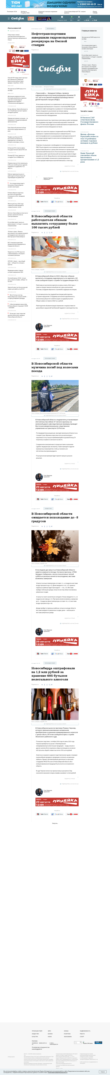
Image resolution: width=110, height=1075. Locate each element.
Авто (49, 1031)
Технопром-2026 (12, 11)
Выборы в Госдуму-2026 (25, 12)
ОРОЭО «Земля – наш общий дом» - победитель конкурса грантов (16, 262)
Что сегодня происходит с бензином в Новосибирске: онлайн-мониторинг (16, 185)
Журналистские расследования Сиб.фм (47, 12)
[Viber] (49, 232)
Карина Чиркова (48, 178)
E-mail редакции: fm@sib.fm (86, 1058)
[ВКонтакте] (42, 232)
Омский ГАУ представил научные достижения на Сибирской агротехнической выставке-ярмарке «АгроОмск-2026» (17, 80)
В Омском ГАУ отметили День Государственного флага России (17, 148)
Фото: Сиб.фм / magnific (38, 269)
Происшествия (37, 1031)
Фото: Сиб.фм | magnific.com (39, 563)
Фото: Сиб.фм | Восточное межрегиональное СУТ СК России (48, 413)
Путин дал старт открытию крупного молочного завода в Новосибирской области (16, 315)
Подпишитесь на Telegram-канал (55, 89)
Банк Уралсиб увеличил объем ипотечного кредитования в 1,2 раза (17, 129)
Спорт (82, 1036)
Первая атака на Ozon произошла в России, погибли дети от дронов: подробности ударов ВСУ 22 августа (17, 165)
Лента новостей (14, 28)
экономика (50, 28)
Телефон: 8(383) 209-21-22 (39, 1043)
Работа (82, 1033)
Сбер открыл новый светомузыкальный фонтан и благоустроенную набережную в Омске (17, 37)
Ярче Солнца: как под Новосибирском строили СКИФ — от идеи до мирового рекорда (17, 296)
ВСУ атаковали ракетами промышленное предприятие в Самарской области (17, 244)
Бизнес (50, 1033)
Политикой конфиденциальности (57, 1072)
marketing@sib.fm (37, 1049)
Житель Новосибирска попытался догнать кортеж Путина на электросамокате (18, 214)
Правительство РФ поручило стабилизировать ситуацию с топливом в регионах (16, 253)
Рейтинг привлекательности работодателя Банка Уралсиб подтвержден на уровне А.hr (16, 175)
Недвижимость (85, 1031)
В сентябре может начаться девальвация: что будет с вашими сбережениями (18, 223)
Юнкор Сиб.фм (95, 12)
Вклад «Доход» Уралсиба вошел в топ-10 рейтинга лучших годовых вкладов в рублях (18, 110)
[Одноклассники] (44, 232)
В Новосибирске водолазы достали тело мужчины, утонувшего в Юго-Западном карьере (16, 195)
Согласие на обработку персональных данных (65, 1066)
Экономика (68, 1036)
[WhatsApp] (47, 232)
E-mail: (54, 1043)
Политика (67, 1033)
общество (48, 508)
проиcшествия (50, 210)
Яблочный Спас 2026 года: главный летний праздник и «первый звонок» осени (16, 205)
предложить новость (15, 30)
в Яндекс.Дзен (11, 1056)
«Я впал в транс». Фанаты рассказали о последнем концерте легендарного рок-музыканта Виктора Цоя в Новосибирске (18, 234)
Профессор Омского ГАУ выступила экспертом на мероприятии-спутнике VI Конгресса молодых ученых (16, 139)
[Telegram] (52, 232)
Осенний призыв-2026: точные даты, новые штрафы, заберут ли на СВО (17, 279)
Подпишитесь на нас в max (70, 171)
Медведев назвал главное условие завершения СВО (15, 271)
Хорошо (103, 1072)
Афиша (66, 1031)
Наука (50, 1036)
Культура (35, 1036)
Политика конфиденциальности (64, 1063)
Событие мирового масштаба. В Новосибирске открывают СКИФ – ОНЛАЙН (18, 305)
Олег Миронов (48, 326)
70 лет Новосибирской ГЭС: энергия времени (75, 12)
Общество (35, 1033)
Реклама (34, 1041)
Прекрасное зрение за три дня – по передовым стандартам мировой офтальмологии (18, 120)
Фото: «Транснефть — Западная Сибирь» (42, 86)
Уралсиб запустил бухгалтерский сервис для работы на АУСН (17, 288)
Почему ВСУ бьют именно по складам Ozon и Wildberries (16, 156)
